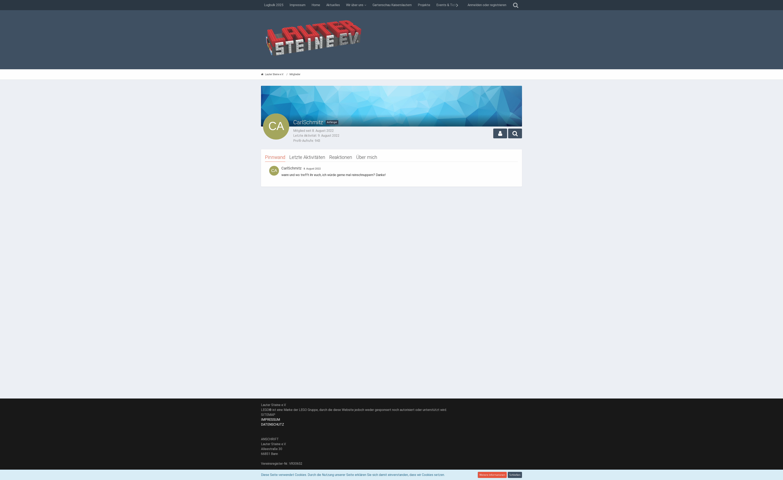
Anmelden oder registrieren (487, 5)
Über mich (366, 157)
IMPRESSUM (270, 420)
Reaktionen (340, 157)
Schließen (514, 475)
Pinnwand (275, 157)
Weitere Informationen (492, 475)
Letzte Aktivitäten (307, 157)
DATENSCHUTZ (272, 424)
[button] (500, 133)
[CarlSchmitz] (274, 171)
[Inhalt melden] (511, 168)
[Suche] (515, 5)
